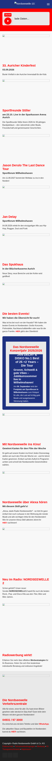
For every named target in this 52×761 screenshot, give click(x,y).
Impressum (26, 749)
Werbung (41, 746)
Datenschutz (7, 746)
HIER (18, 331)
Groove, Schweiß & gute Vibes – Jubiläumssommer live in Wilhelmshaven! (25, 376)
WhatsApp (44, 724)
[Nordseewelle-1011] (25, 4)
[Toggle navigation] (48, 4)
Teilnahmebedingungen (25, 746)
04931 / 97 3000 (12, 719)
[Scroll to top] (47, 756)
